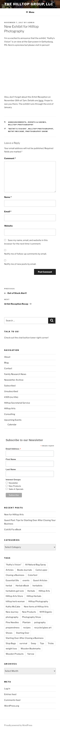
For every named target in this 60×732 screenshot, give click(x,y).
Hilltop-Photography (21, 125)
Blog (6, 362)
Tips (42, 643)
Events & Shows (37, 122)
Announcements (17, 122)
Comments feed (12, 700)
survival (23, 643)
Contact (8, 368)
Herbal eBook (22, 585)
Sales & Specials (16, 489)
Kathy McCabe (16, 131)
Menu (31, 12)
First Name (11, 459)
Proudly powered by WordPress (18, 725)
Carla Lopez (41, 570)
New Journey (12, 612)
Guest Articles (40, 580)
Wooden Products (15, 654)
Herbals (31, 591)
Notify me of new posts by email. (20, 264)
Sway (33, 643)
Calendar (12, 424)
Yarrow (30, 654)
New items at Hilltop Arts (36, 606)
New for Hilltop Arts (14, 514)
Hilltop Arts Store (14, 596)
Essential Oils (12, 580)
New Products (15, 486)
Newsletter (13, 483)
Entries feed (10, 694)
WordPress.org (11, 706)
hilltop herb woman (15, 601)
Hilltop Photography (40, 129)
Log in (7, 688)
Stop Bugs (11, 643)
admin (30, 23)
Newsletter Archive (13, 380)
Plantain (26, 622)
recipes (27, 627)
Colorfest (32, 575)
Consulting (9, 414)
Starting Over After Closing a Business (25, 638)
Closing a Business (15, 575)
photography (12, 617)
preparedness (13, 627)
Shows (9, 633)
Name (8, 197)
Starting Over (22, 633)
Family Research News (15, 374)
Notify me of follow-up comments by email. (25, 254)
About (7, 357)
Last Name (11, 469)
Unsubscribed (11, 391)
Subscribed (9, 385)
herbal (9, 585)
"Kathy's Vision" (17, 129)
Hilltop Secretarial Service (17, 403)
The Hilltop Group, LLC (28, 4)
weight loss (11, 648)
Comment (10, 158)
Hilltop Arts (9, 408)
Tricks (51, 643)
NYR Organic (46, 612)
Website (8, 226)
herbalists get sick (15, 591)
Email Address (13, 449)
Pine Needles (12, 622)
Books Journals (24, 570)
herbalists (37, 585)
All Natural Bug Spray (35, 564)
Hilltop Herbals (34, 596)
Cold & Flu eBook (12, 529)
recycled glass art (42, 627)
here (41, 100)
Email (7, 211)
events (26, 580)
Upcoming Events (12, 420)
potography (40, 622)
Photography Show (37, 131)
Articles (10, 570)
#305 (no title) (11, 397)
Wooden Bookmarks (31, 648)
